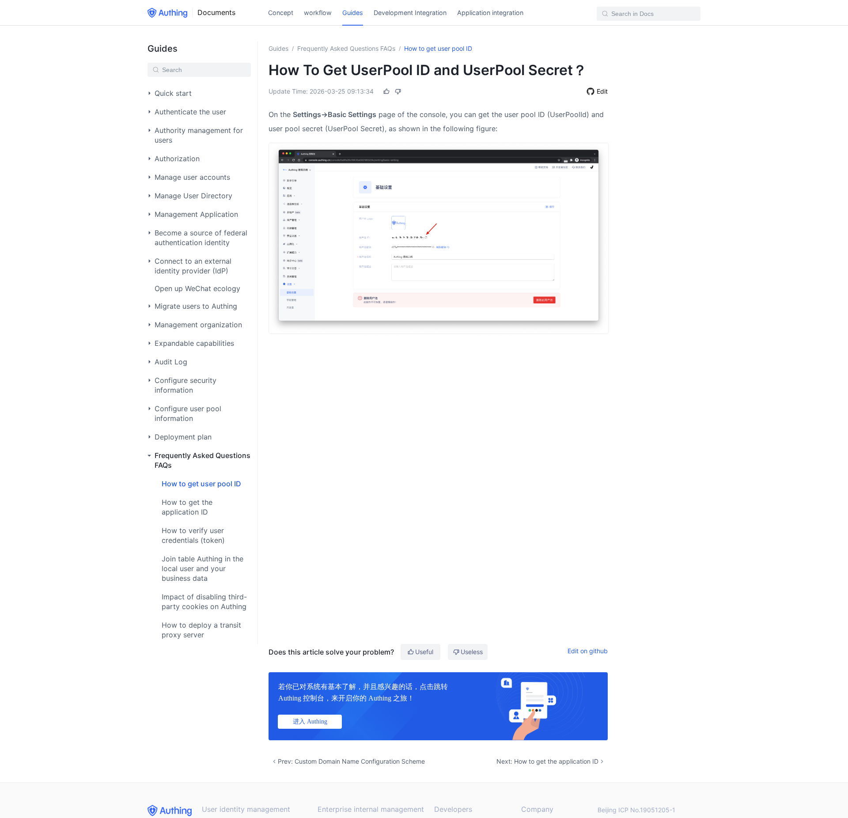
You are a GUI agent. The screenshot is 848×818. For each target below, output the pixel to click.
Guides (352, 12)
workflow (318, 12)
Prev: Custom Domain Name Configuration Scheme (351, 761)
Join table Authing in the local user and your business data (202, 568)
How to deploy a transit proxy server (201, 630)
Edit (602, 91)
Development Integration (410, 12)
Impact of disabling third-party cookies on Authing (204, 601)
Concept (280, 12)
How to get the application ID (187, 507)
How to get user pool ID (201, 483)
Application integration (490, 12)
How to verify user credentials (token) (193, 535)
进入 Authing (310, 721)
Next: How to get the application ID (547, 761)
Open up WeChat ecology (197, 288)
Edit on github (588, 651)
